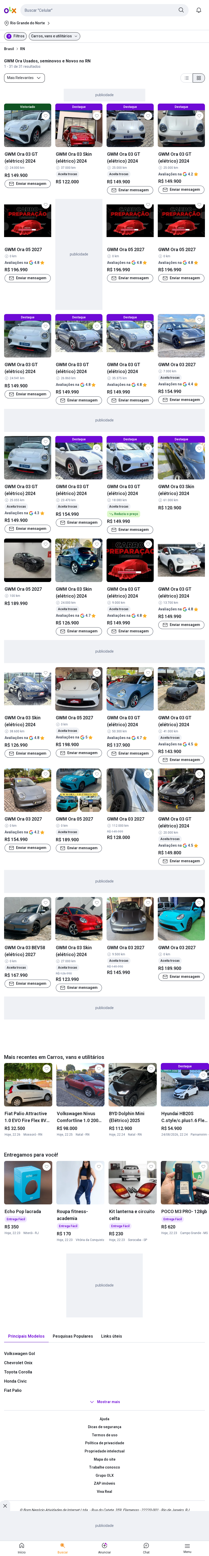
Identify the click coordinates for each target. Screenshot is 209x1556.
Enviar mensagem (31, 184)
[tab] (26, 1336)
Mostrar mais (108, 1402)
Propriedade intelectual (105, 1451)
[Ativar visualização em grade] (199, 78)
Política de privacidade (104, 1443)
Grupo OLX (105, 1475)
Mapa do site (104, 1459)
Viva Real (104, 1492)
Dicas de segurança (104, 1427)
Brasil (9, 49)
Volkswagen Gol (19, 1353)
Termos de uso (104, 1435)
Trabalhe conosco (104, 1467)
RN (22, 49)
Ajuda (104, 1419)
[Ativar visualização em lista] (186, 78)
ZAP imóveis (104, 1483)
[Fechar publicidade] (5, 1506)
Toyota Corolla (18, 1372)
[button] (104, 10)
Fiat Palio (13, 1390)
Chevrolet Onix (18, 1362)
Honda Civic (15, 1381)
